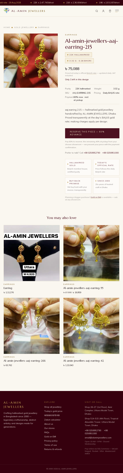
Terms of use (50, 445)
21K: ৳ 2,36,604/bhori (76, 2)
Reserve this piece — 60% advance (87, 133)
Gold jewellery (24, 27)
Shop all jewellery (52, 407)
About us (48, 424)
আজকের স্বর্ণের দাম (52, 415)
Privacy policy (50, 440)
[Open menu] (117, 11)
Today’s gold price (53, 411)
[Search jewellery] (97, 11)
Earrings (43, 27)
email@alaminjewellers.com (98, 437)
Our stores (49, 428)
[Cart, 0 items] (110, 11)
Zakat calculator (52, 419)
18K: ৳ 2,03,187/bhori (109, 2)
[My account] (103, 11)
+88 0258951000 (110, 152)
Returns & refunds (53, 449)
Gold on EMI (96, 197)
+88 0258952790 (92, 152)
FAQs (46, 432)
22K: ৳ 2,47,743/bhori (43, 2)
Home (7, 27)
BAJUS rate (91, 73)
